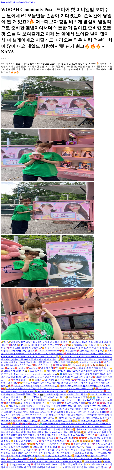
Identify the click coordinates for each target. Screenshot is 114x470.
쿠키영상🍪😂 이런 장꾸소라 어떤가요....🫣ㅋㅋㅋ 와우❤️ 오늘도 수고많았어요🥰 (47, 403)
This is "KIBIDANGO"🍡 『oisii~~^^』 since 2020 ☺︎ (85, 447)
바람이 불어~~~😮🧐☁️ (25, 380)
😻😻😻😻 (87, 441)
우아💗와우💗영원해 (26, 423)
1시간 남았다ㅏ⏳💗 (45, 365)
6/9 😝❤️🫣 (61, 368)
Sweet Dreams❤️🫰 (55, 350)
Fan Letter (14, 2)
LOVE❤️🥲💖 (8, 423)
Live (27, 2)
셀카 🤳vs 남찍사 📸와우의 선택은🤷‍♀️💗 (57, 380)
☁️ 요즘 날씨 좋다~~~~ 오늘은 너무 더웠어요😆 (66, 394)
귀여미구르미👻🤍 (102, 441)
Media (22, 2)
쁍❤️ (3, 403)
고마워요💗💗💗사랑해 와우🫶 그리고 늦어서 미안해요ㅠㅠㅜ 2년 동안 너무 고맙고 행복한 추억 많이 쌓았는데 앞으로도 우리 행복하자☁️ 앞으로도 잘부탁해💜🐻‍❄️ (56, 406)
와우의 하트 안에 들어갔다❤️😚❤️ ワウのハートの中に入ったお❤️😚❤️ (37, 444)
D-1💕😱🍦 (68, 345)
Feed (3, 2)
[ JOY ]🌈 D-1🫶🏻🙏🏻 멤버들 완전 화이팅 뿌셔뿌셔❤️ (36, 345)
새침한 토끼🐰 (103, 377)
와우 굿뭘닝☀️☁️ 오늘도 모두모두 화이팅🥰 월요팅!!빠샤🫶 (60, 455)
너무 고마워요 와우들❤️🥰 (94, 420)
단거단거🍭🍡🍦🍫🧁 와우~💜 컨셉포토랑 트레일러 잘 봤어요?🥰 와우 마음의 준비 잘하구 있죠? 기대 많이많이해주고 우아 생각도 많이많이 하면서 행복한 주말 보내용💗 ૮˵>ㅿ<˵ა (56, 348)
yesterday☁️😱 (81, 345)
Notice (32, 2)
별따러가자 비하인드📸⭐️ (17, 371)
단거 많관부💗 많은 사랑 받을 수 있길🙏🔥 (86, 350)
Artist (7, 2)
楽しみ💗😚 (62, 365)
